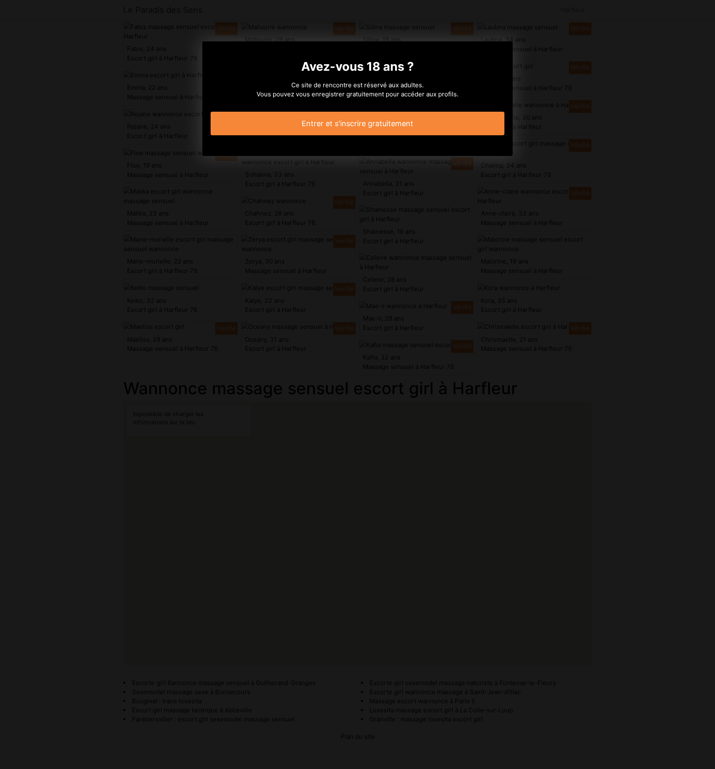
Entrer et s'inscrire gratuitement (357, 123)
